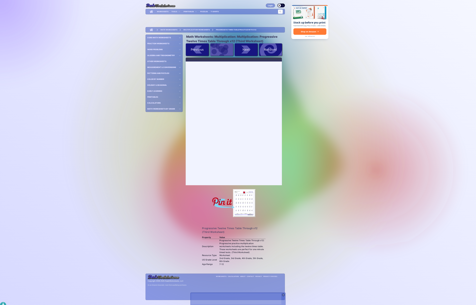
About (243, 276)
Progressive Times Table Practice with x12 (236, 30)
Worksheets (163, 11)
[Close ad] (283, 294)
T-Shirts (215, 11)
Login (270, 5)
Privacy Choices (270, 276)
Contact (250, 276)
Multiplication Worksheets (196, 30)
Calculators (233, 276)
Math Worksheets (169, 30)
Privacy (258, 276)
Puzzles (204, 11)
